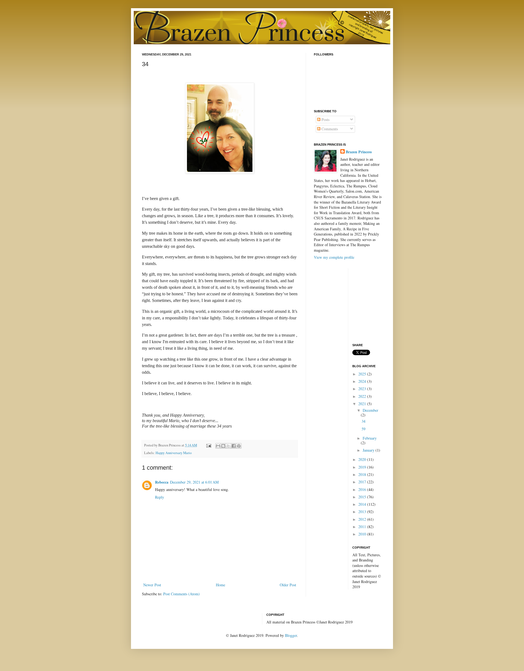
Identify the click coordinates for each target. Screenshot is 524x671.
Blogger (291, 635)
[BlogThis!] (223, 446)
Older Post (288, 584)
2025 (362, 373)
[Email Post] (208, 445)
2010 (362, 534)
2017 (362, 481)
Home (220, 584)
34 (363, 421)
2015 (362, 496)
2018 (362, 474)
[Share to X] (228, 446)
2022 (362, 396)
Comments (329, 128)
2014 (362, 504)
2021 (362, 403)
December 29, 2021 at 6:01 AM (194, 482)
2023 (362, 388)
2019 (362, 467)
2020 (362, 459)
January (369, 450)
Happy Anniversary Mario (174, 453)
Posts (324, 119)
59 (363, 428)
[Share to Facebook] (233, 446)
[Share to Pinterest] (239, 446)
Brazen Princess (359, 152)
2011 (362, 526)
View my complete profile (334, 257)
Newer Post (152, 584)
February (370, 438)
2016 (362, 489)
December (370, 410)
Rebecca (161, 482)
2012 (362, 519)
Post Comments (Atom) (181, 593)
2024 (362, 381)
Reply (159, 497)
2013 (362, 511)
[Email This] (218, 446)
